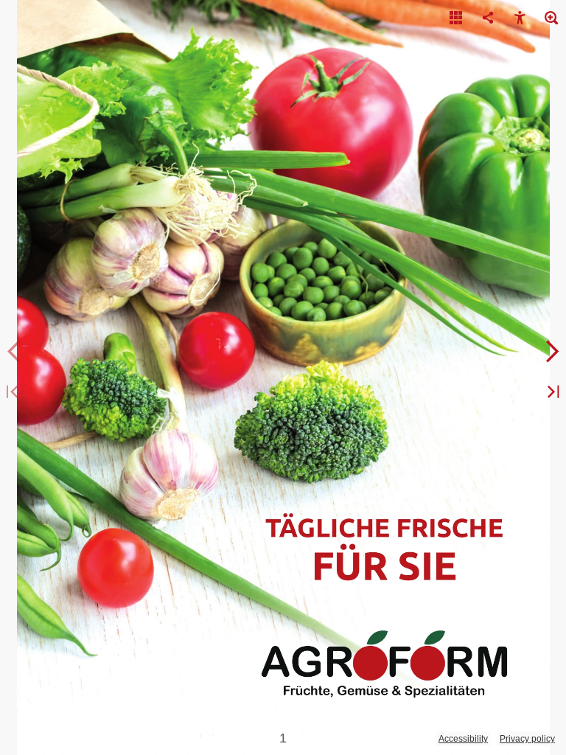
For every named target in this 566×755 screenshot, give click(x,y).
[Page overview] (456, 18)
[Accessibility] (519, 18)
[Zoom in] (551, 18)
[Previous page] (14, 352)
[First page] (14, 392)
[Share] (488, 18)
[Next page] (551, 352)
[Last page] (551, 392)
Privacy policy (527, 739)
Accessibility (463, 739)
